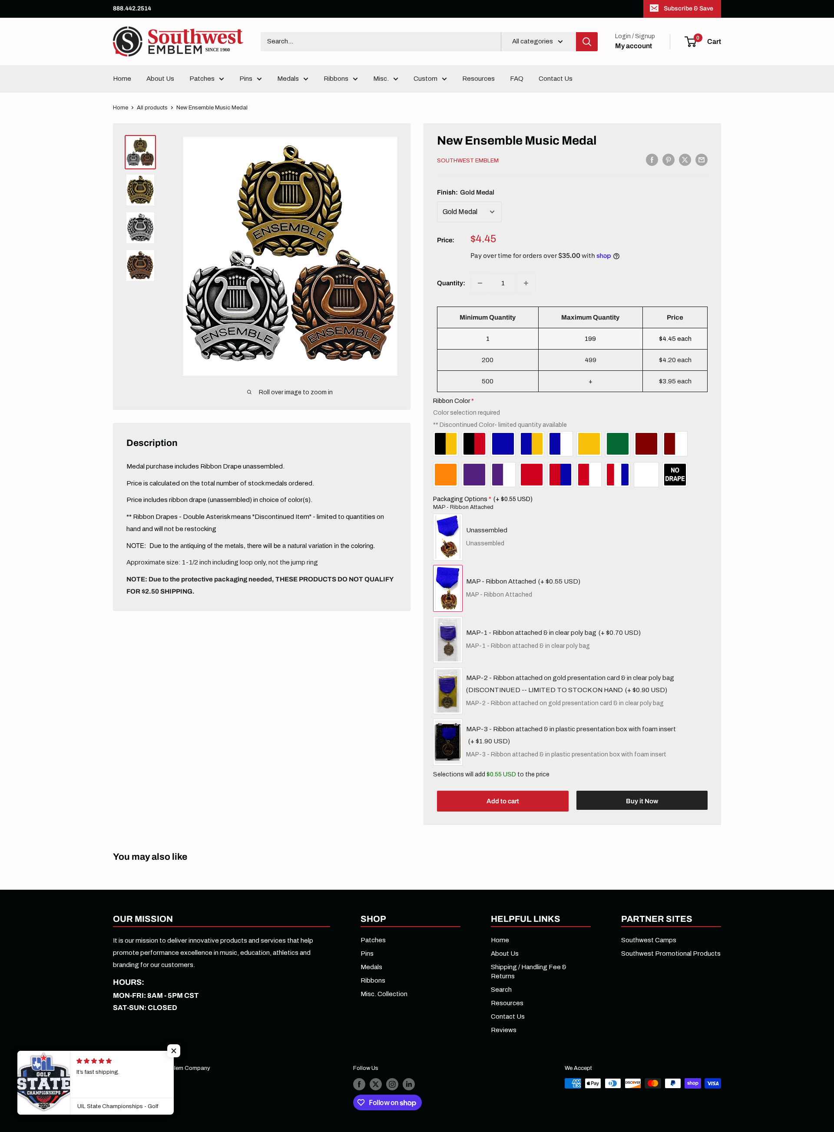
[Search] (587, 41)
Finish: (465, 192)
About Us (160, 78)
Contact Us (556, 78)
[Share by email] (701, 159)
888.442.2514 (132, 8)
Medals (288, 78)
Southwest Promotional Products (671, 953)
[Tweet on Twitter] (685, 159)
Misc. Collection (384, 993)
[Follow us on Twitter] (376, 1084)
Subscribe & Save (688, 8)
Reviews (503, 1029)
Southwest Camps (648, 940)
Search (501, 989)
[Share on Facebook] (652, 159)
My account (633, 46)
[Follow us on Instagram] (392, 1084)
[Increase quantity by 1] (526, 283)
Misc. (381, 78)
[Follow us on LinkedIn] (409, 1084)
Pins (245, 78)
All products (152, 108)
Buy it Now (642, 801)
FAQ (516, 78)
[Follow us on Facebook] (359, 1084)
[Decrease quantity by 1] (480, 283)
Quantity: (451, 283)
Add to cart (502, 801)
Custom (425, 78)
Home (122, 78)
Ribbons (336, 78)
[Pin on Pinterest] (668, 159)
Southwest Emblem (468, 161)
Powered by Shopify (138, 1079)
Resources (478, 78)
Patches (202, 78)
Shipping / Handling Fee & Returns (528, 972)
